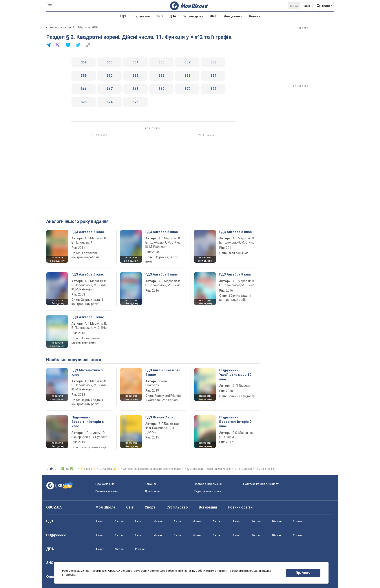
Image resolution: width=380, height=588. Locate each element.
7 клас (217, 521)
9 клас (256, 521)
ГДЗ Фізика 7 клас (160, 417)
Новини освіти (240, 507)
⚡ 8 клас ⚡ (88, 468)
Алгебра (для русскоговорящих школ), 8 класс (152, 468)
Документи (152, 491)
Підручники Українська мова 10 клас (235, 374)
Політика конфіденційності (261, 484)
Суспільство (177, 507)
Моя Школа (105, 507)
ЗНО (159, 16)
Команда (151, 484)
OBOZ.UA (54, 507)
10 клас (277, 521)
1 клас (99, 521)
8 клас (236, 521)
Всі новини (208, 507)
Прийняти (303, 573)
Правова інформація (208, 484)
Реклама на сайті (106, 491)
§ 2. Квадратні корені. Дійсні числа (209, 468)
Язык (306, 5)
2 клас (119, 521)
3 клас (139, 521)
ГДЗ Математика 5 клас (87, 372)
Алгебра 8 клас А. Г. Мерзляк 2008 (74, 27)
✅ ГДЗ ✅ (67, 468)
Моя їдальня (232, 16)
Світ (130, 507)
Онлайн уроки (193, 16)
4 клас (158, 521)
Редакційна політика (207, 491)
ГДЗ (123, 16)
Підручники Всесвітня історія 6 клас (87, 421)
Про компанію (105, 484)
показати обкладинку (57, 259)
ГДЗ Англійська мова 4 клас (162, 372)
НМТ (213, 16)
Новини (254, 16)
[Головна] (51, 469)
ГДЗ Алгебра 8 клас (87, 232)
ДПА (172, 16)
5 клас (178, 521)
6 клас (197, 521)
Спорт (150, 507)
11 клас (298, 521)
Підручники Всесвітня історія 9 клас (235, 421)
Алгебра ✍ (109, 468)
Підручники (141, 16)
